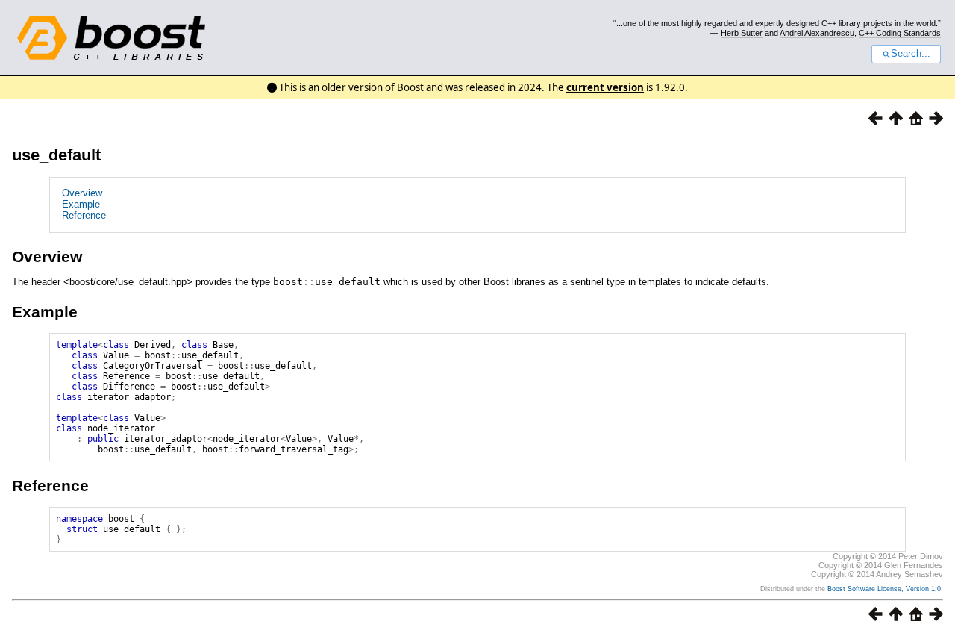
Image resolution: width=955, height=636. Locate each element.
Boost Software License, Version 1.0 (884, 589)
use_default (56, 155)
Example (81, 204)
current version (605, 87)
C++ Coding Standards (900, 32)
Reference (84, 215)
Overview (82, 193)
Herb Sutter (742, 32)
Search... (910, 54)
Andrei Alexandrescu (817, 32)
